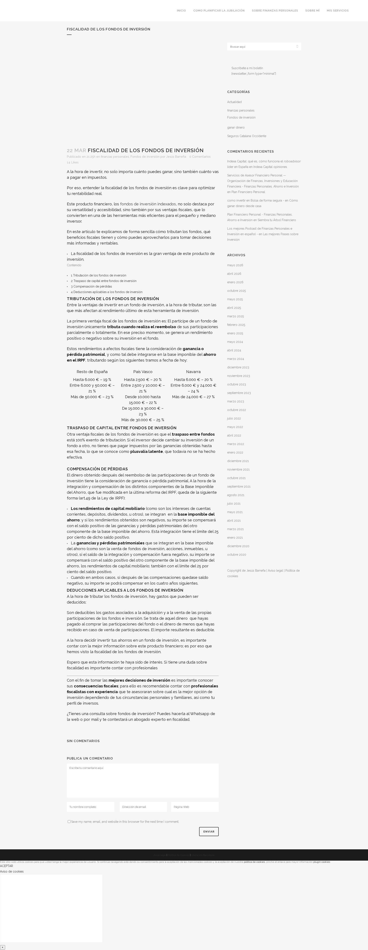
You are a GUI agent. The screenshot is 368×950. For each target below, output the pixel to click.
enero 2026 (235, 282)
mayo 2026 (235, 265)
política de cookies (254, 861)
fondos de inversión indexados (148, 204)
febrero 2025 (236, 324)
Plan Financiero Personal (248, 192)
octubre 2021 (236, 478)
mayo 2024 (235, 341)
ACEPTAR (6, 866)
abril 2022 (234, 435)
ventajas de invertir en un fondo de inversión (123, 305)
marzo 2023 (235, 401)
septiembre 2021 (238, 486)
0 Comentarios (200, 156)
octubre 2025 (236, 290)
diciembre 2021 (238, 461)
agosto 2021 (235, 495)
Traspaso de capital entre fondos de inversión (104, 281)
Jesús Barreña (176, 156)
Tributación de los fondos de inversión (98, 275)
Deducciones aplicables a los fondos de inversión (106, 292)
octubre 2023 (236, 384)
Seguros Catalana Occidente (246, 136)
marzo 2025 (235, 316)
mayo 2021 (235, 512)
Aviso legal (275, 570)
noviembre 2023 (238, 376)
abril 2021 (234, 520)
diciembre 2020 (238, 546)
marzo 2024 (235, 359)
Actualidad (234, 102)
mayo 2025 (235, 299)
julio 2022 (234, 418)
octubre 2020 (236, 554)
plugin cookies (321, 861)
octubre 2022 (236, 410)
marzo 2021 (235, 529)
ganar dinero (236, 127)
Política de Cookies (178, 855)
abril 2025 (234, 307)
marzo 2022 (235, 444)
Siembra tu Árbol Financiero (277, 220)
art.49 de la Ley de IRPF (102, 498)
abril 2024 (234, 350)
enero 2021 (235, 537)
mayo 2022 (235, 427)
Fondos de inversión (145, 156)
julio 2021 (233, 503)
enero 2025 (235, 333)
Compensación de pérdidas (91, 286)
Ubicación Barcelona (202, 855)
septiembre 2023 (239, 393)
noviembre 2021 (238, 469)
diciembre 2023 (238, 367)
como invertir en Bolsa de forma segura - (255, 200)
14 (73, 162)
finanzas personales (115, 156)
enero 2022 (235, 452)
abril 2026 (234, 273)
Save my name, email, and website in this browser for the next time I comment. (125, 821)
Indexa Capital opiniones (270, 167)
